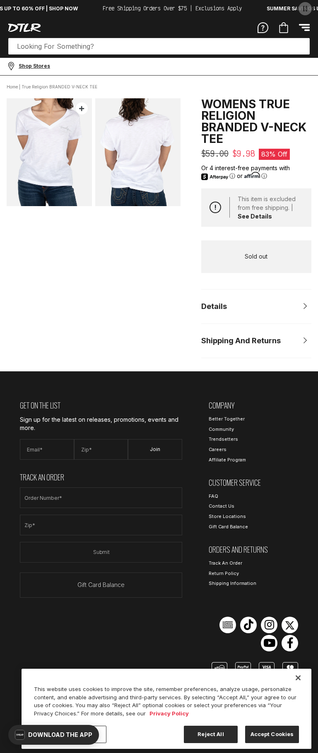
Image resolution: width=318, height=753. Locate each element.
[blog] (227, 625)
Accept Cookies (272, 734)
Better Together (227, 419)
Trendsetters (223, 439)
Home (12, 86)
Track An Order (225, 563)
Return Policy (224, 573)
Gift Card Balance (101, 584)
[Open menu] (304, 27)
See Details (255, 216)
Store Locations (227, 516)
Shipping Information (232, 583)
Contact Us (221, 506)
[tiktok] (248, 625)
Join (155, 449)
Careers (217, 449)
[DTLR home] (24, 28)
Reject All (211, 734)
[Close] (298, 678)
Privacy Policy (169, 713)
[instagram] (269, 625)
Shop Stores (34, 66)
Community (221, 429)
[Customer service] (263, 27)
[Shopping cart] (283, 27)
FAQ (213, 496)
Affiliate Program (227, 460)
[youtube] (269, 643)
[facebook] (290, 643)
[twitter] (290, 625)
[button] (53, 735)
